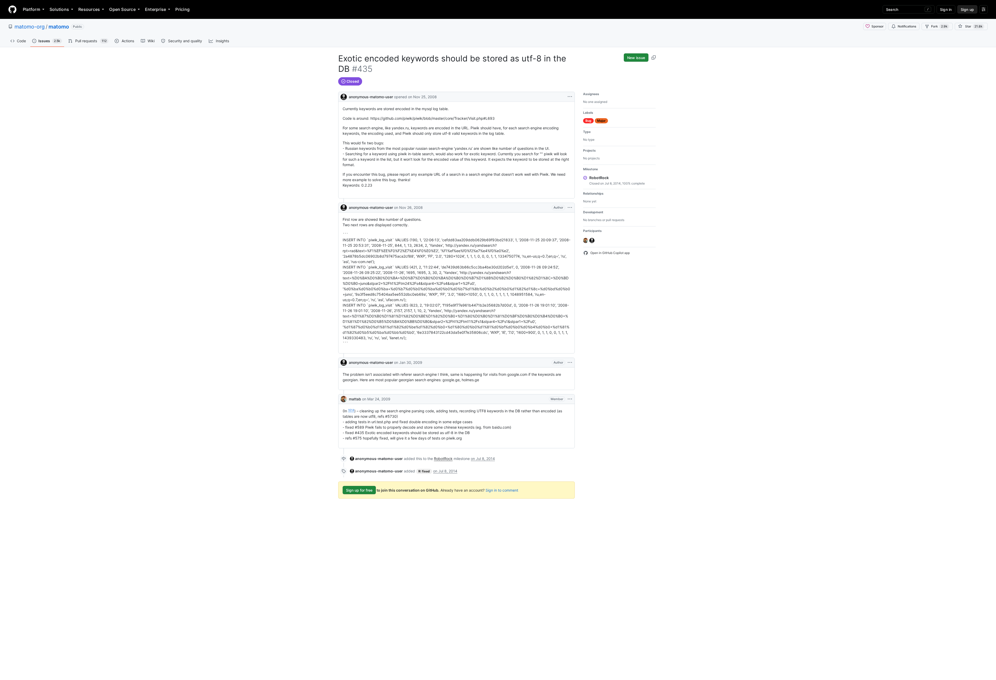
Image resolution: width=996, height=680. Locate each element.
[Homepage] (12, 9)
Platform (31, 9)
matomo (59, 27)
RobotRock (443, 458)
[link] (376, 458)
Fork (939, 26)
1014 (351, 410)
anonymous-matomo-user (371, 97)
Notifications (907, 26)
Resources (89, 9)
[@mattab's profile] (344, 399)
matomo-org (30, 27)
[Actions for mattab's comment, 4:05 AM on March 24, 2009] (569, 399)
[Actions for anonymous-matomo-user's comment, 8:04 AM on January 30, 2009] (569, 362)
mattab (355, 399)
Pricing (182, 9)
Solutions (59, 9)
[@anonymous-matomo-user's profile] (344, 96)
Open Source (122, 9)
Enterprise (155, 9)
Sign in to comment (502, 490)
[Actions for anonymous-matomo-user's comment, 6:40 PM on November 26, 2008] (569, 207)
